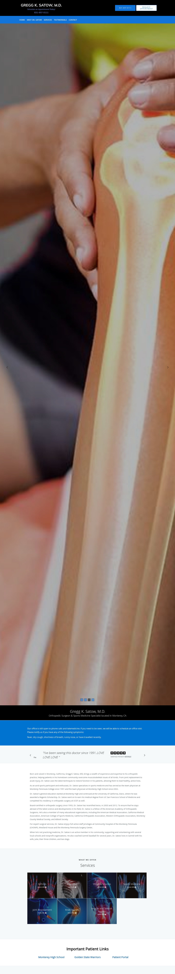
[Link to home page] (37, 8)
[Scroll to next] (143, 755)
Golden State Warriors (87, 957)
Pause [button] (35, 758)
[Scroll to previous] (31, 755)
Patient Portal (120, 957)
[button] (146, 8)
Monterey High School (51, 957)
